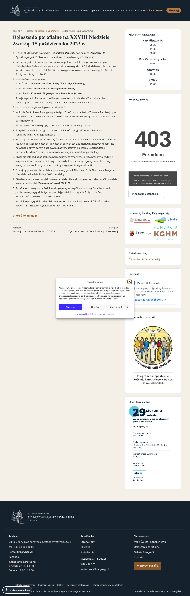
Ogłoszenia (95, 10)
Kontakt (111, 314)
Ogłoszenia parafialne (48, 30)
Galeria (129, 10)
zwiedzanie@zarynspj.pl (95, 569)
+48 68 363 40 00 (24, 547)
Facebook (14, 557)
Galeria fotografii (144, 552)
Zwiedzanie (87, 552)
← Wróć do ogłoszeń (25, 215)
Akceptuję (70, 307)
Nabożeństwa (81, 10)
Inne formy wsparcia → (146, 194)
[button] (129, 281)
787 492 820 (88, 564)
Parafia (68, 10)
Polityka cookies (82, 314)
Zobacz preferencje (119, 307)
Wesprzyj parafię (147, 565)
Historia (85, 547)
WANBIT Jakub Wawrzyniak (168, 591)
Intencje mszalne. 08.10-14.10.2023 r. (34, 229)
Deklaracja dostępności (78, 585)
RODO (60, 585)
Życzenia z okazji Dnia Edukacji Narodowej (93, 229)
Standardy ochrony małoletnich (108, 585)
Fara (151, 10)
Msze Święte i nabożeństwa (150, 541)
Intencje (107, 10)
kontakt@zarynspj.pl (21, 551)
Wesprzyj (174, 10)
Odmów (95, 307)
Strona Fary (88, 541)
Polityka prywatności (98, 314)
